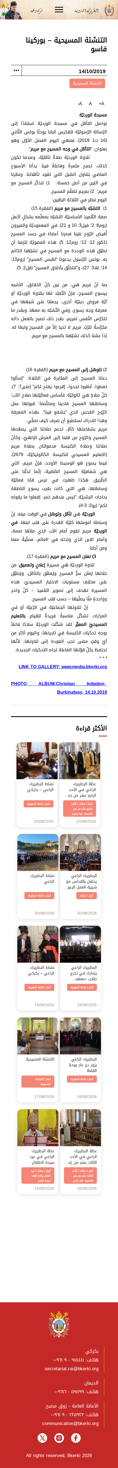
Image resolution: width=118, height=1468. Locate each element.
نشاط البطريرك (35, 803)
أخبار (90, 803)
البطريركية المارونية (89, 10)
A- (80, 103)
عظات (82, 803)
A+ (101, 103)
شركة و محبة (36, 10)
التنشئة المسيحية (87, 83)
